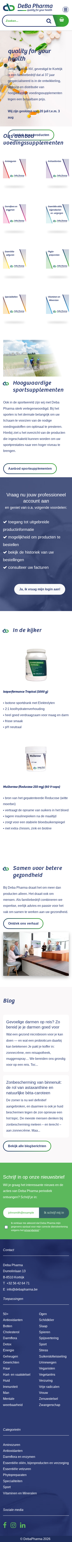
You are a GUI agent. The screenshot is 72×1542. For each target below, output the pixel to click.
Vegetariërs (47, 1374)
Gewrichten (11, 1362)
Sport (43, 1344)
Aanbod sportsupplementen (30, 468)
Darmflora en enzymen (19, 1456)
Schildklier (46, 1320)
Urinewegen (47, 1362)
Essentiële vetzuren (17, 1469)
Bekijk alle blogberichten (27, 1146)
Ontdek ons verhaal (23, 923)
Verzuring (46, 1380)
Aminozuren (11, 1444)
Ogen (43, 1314)
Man (6, 1392)
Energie (8, 1350)
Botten (7, 1326)
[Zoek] (48, 21)
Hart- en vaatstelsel (16, 1374)
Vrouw (43, 1392)
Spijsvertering (49, 1338)
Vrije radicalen (49, 1386)
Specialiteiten (12, 1481)
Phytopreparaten (15, 1475)
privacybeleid (31, 1230)
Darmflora (10, 1338)
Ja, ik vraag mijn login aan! (39, 589)
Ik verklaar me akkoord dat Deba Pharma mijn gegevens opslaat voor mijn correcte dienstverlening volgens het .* (39, 1227)
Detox (7, 1344)
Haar (6, 1368)
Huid (6, 1380)
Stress (43, 1350)
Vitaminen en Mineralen (20, 1493)
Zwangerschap (49, 1405)
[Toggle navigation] (65, 9)
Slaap (43, 1326)
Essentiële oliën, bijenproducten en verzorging (36, 1463)
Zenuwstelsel (48, 1398)
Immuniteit (10, 1386)
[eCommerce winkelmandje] (60, 21)
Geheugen (10, 1356)
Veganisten (47, 1368)
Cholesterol (11, 1332)
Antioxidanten (13, 1320)
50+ (5, 1314)
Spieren (44, 1332)
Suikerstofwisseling (53, 1356)
